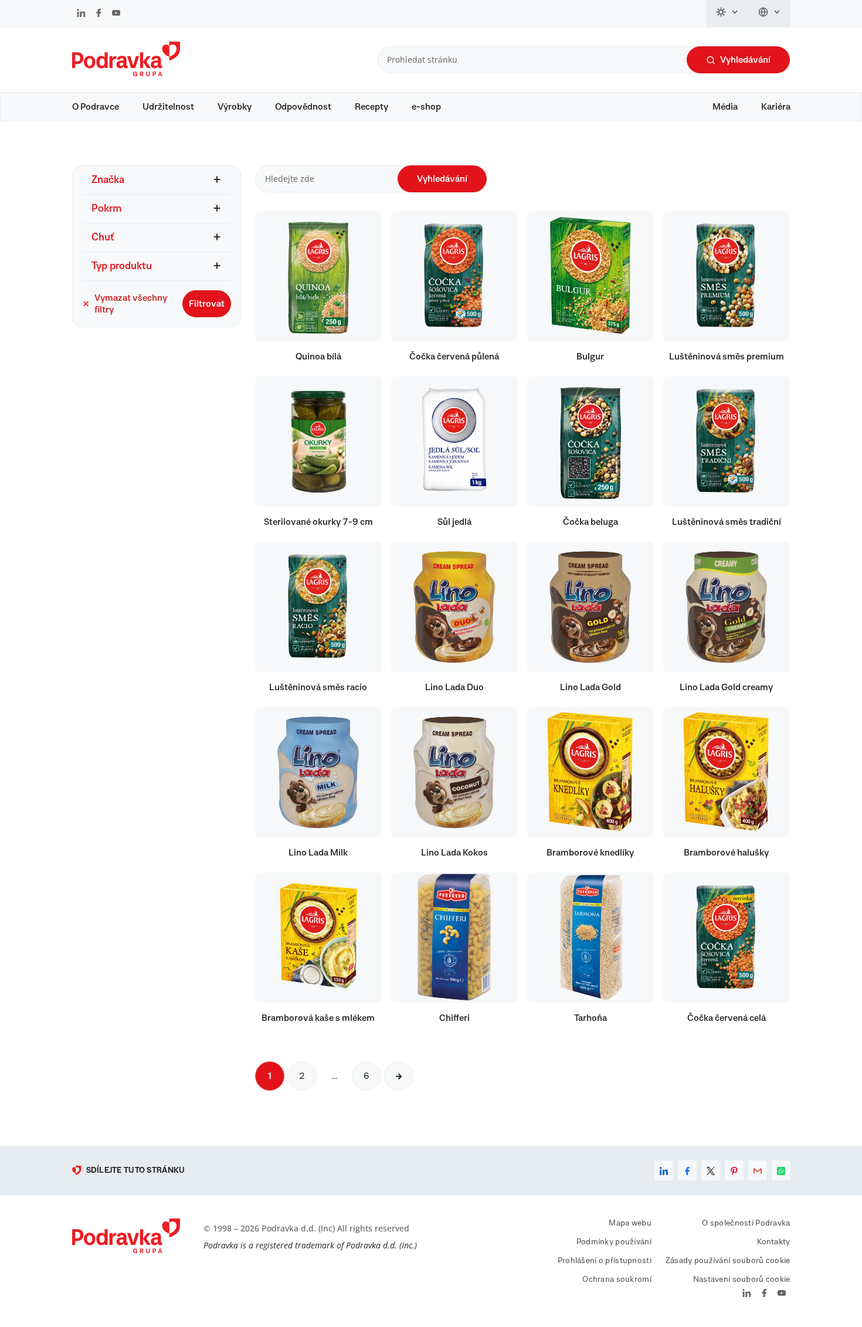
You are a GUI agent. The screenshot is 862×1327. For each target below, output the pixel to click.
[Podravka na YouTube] (116, 14)
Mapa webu (630, 1223)
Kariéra (775, 106)
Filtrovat (207, 303)
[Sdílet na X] (710, 1170)
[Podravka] (126, 73)
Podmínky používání (613, 1242)
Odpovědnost (303, 106)
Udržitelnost (168, 106)
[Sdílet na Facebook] (687, 1170)
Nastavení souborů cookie (741, 1279)
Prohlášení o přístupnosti (604, 1261)
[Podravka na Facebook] (98, 14)
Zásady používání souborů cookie (728, 1261)
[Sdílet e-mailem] (757, 1170)
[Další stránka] (398, 1076)
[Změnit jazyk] (769, 13)
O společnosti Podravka (746, 1223)
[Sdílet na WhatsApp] (781, 1170)
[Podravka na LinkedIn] (81, 14)
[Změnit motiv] (728, 13)
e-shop (426, 106)
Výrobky (235, 106)
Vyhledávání (745, 60)
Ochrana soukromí (616, 1279)
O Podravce (95, 106)
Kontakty (773, 1242)
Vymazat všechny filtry (130, 303)
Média (725, 106)
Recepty (371, 106)
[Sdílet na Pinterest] (734, 1170)
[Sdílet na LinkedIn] (663, 1170)
